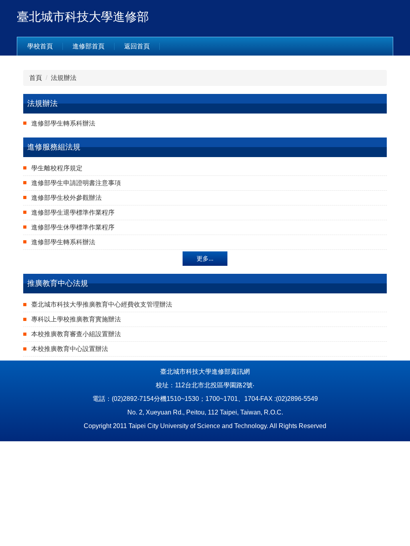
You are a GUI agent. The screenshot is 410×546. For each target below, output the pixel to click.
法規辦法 (63, 77)
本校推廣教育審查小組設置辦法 (76, 334)
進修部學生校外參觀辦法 (66, 197)
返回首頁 (137, 46)
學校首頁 (40, 46)
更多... (205, 258)
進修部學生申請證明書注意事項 (76, 182)
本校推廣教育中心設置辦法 (69, 348)
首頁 (35, 77)
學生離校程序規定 (56, 168)
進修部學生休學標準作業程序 (73, 227)
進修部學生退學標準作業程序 (73, 212)
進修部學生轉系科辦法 (63, 123)
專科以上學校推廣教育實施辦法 (76, 319)
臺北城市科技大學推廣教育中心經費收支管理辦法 (101, 304)
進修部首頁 (88, 46)
